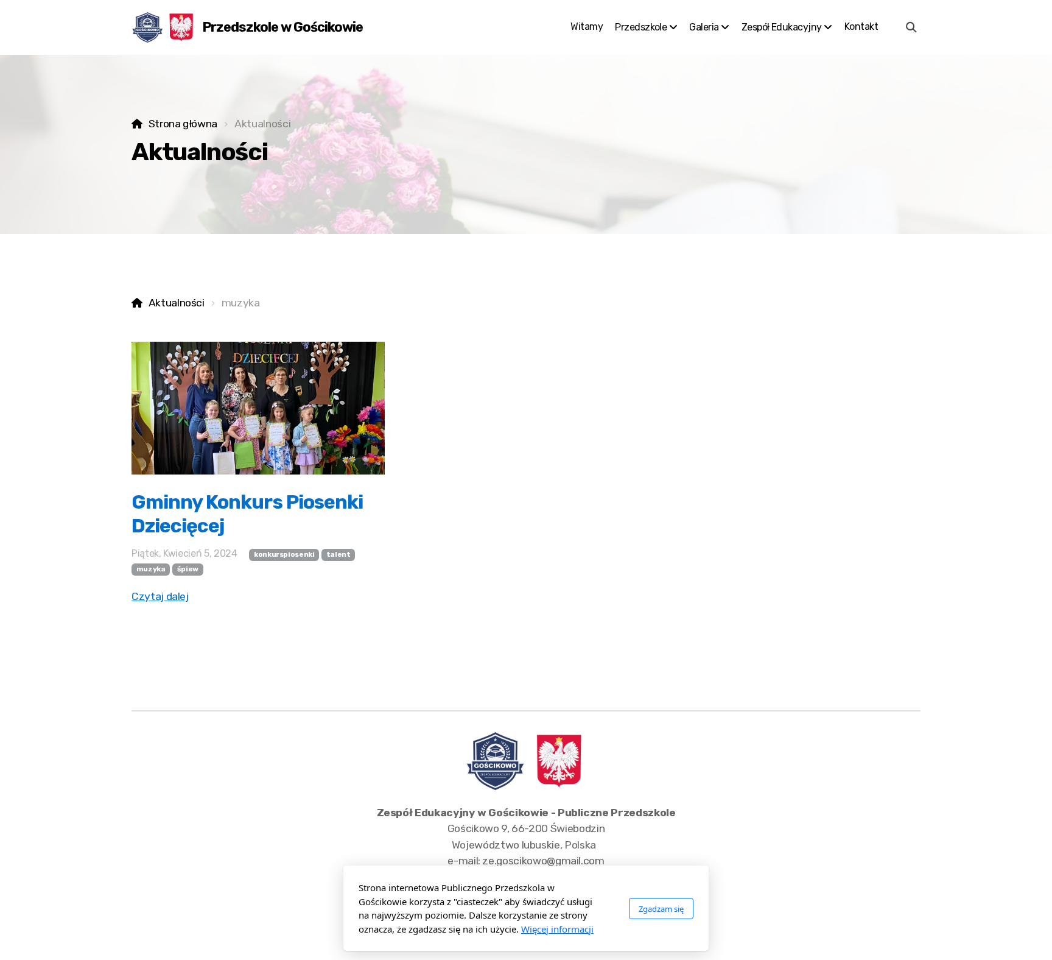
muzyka (151, 569)
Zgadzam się (661, 908)
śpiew (187, 569)
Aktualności (177, 303)
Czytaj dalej (160, 596)
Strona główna (183, 124)
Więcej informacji (557, 929)
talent (338, 554)
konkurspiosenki (284, 554)
